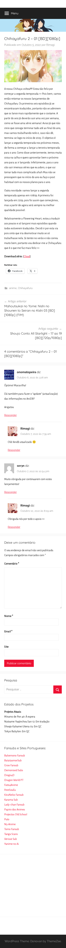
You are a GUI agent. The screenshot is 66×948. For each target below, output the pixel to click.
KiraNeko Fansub (14, 794)
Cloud (27, 256)
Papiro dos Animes (14, 809)
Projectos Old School (15, 814)
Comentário (11, 563)
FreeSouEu (10, 790)
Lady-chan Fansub (14, 804)
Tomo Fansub (11, 829)
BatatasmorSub (13, 760)
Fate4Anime (11, 785)
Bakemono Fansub (14, 755)
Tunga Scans (11, 834)
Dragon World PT (13, 780)
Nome (8, 616)
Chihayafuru (25, 288)
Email (8, 631)
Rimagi (50, 44)
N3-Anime (10, 824)
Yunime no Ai (11, 843)
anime (13, 288)
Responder (10, 415)
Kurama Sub (11, 799)
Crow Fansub (11, 765)
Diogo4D (9, 775)
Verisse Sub (10, 839)
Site (6, 646)
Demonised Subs (13, 770)
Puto (6, 819)
